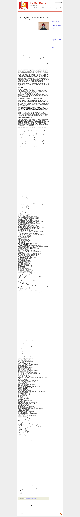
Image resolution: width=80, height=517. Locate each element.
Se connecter (24, 514)
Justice (52, 48)
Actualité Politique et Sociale (55, 15)
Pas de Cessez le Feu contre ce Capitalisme (57, 38)
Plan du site (19, 514)
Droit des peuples (54, 46)
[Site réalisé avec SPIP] (61, 514)
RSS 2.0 (30, 514)
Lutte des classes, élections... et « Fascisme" (57, 24)
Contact (27, 514)
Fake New (53, 47)
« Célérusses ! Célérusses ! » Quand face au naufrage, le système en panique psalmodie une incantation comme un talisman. (57, 31)
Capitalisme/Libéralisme (54, 43)
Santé (52, 51)
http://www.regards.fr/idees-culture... (30, 498)
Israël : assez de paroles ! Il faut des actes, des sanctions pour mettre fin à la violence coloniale (56, 22)
